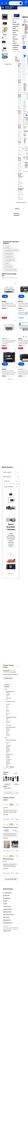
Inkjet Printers (6, 917)
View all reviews (8, 678)
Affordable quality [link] (10, 691)
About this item (7, 467)
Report (17, 819)
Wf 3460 (5, 900)
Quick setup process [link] (10, 727)
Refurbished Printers (8, 922)
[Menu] (2, 3)
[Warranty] (16, 481)
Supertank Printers (7, 909)
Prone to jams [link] (9, 754)
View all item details (20, 202)
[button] (16, 59)
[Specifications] (18, 477)
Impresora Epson (7, 906)
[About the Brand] (16, 486)
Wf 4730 (5, 903)
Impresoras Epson (7, 892)
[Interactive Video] (5, 17)
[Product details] (18, 472)
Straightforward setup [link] (11, 717)
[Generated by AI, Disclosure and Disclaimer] (9, 768)
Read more (5, 814)
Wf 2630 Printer (6, 898)
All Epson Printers (7, 911)
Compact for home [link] (10, 701)
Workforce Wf (6, 895)
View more (9, 379)
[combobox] (16, 3)
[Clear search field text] (18, 3)
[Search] (20, 3)
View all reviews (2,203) (10, 879)
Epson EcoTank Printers (8, 914)
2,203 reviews (13, 672)
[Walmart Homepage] (6, 3)
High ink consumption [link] (11, 740)
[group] (19, 52)
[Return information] (23, 44)
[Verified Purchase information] (14, 804)
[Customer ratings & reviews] (18, 666)
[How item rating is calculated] (18, 674)
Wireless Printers (7, 920)
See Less (10, 573)
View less (12, 767)
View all (15, 773)
